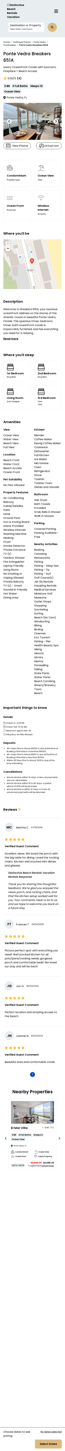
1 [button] (32, 1074)
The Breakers (9, 45)
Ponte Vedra (40, 42)
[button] (26, 27)
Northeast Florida (22, 42)
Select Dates (48, 1444)
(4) (19, 78)
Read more (10, 339)
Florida (6, 42)
